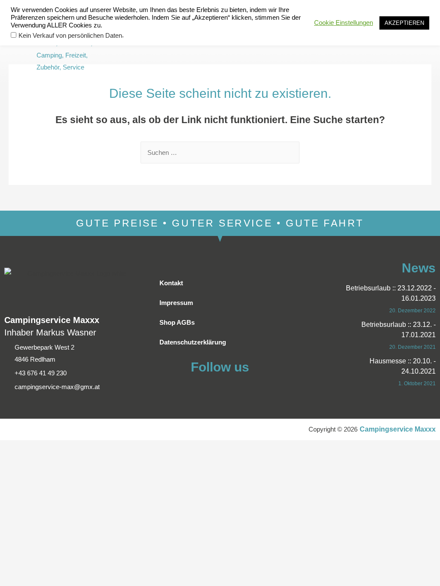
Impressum (176, 302)
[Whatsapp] (274, 49)
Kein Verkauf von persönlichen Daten (70, 35)
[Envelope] (259, 49)
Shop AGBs (177, 322)
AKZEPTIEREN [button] (404, 23)
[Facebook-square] (243, 49)
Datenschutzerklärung (192, 342)
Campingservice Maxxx (398, 429)
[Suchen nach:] (220, 152)
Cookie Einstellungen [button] (343, 22)
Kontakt (171, 283)
